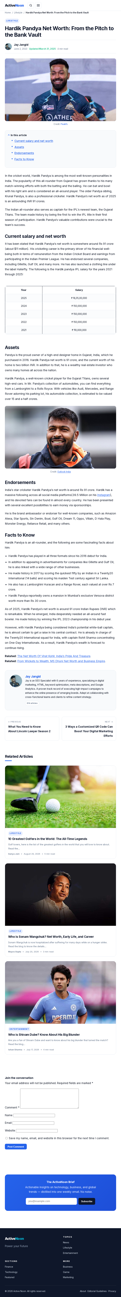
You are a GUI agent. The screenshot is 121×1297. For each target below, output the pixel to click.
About (83, 1291)
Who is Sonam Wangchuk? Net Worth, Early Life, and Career (51, 937)
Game (66, 1272)
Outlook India (64, 471)
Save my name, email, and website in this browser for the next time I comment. (59, 1138)
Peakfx (64, 124)
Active (14, 5)
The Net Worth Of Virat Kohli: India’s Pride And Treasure (53, 656)
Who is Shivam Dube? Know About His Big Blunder (44, 1034)
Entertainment (19, 1029)
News (66, 1242)
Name (8, 1115)
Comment (12, 1107)
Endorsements (24, 153)
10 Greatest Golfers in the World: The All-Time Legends (47, 839)
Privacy (112, 1291)
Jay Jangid (21, 44)
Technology (11, 1272)
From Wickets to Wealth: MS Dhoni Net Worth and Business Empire (61, 661)
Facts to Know (24, 159)
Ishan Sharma (15, 1049)
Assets (19, 147)
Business (68, 1266)
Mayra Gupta (14, 951)
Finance (9, 1266)
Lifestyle (18, 12)
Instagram (103, 495)
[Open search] (31, 5)
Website (10, 1130)
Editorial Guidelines (97, 1291)
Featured (9, 1277)
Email (8, 1122)
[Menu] (38, 5)
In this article (19, 135)
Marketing (68, 1277)
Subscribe (86, 1201)
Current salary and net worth (33, 141)
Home (8, 12)
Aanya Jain (14, 854)
